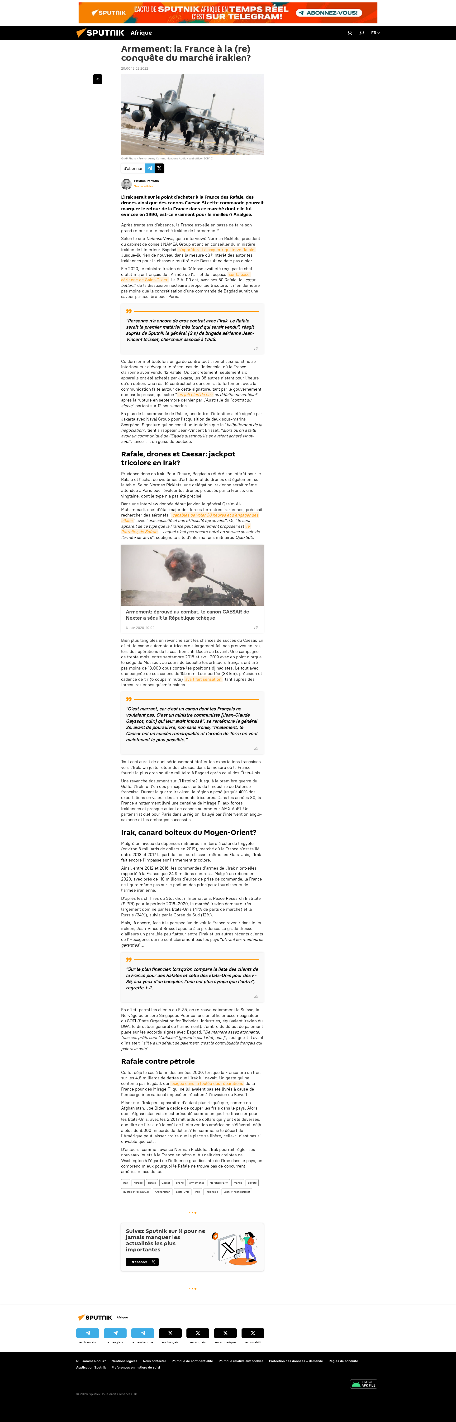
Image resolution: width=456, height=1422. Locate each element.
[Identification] (350, 33)
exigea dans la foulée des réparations (207, 1083)
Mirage (138, 1182)
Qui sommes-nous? (91, 1361)
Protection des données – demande (296, 1361)
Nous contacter (154, 1361)
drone (180, 1182)
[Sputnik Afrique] (102, 39)
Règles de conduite (343, 1361)
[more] (256, 348)
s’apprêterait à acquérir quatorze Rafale (216, 249)
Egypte (252, 1182)
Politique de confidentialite (192, 1361)
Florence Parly (219, 1182)
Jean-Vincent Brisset (237, 1191)
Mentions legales (124, 1361)
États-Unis (182, 1191)
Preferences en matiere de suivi (136, 1367)
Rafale (152, 1182)
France (237, 1182)
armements (196, 1182)
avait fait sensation (203, 679)
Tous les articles (143, 186)
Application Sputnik (91, 1367)
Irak (125, 1182)
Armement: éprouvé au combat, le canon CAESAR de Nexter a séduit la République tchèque (187, 614)
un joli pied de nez (195, 394)
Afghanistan (162, 1191)
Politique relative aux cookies (241, 1361)
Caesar (166, 1182)
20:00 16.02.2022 (134, 68)
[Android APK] (363, 1384)
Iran (197, 1191)
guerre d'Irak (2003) (136, 1191)
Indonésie (212, 1191)
